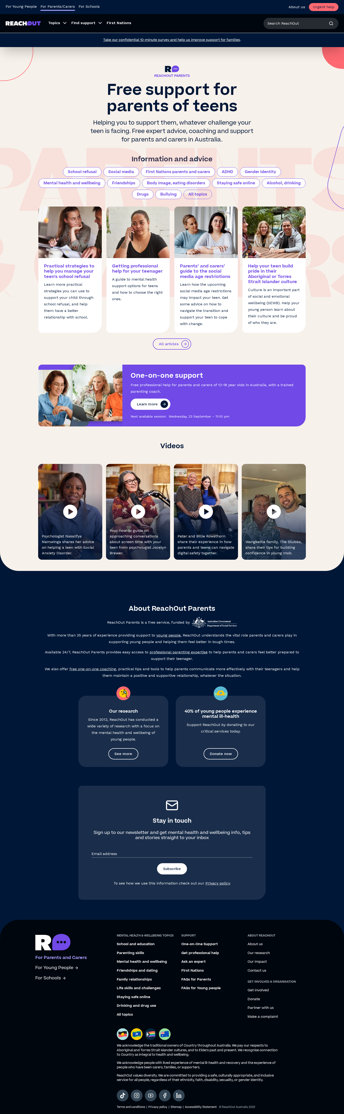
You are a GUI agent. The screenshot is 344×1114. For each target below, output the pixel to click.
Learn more (147, 404)
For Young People (21, 6)
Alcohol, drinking (284, 183)
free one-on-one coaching (93, 669)
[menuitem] (56, 23)
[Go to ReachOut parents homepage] (52, 942)
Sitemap (176, 1107)
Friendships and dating (137, 970)
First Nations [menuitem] (119, 23)
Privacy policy (217, 883)
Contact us (257, 970)
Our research (259, 953)
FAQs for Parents (196, 979)
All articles (169, 344)
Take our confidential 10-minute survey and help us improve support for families (171, 39)
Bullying (168, 194)
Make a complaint (263, 1016)
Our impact (257, 961)
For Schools (89, 6)
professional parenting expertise (179, 652)
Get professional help (200, 953)
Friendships (123, 183)
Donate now (221, 753)
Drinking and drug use (136, 1005)
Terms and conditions (131, 1107)
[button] (70, 512)
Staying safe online (236, 183)
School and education (136, 944)
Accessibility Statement (201, 1107)
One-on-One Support (199, 944)
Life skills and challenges (139, 988)
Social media (121, 172)
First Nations (192, 970)
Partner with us (261, 1008)
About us (297, 7)
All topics (197, 194)
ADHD (227, 172)
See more (123, 753)
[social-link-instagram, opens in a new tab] (137, 1095)
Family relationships (134, 979)
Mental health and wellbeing (72, 183)
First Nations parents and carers (178, 172)
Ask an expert (193, 961)
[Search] (331, 23)
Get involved (258, 990)
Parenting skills (130, 953)
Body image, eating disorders (176, 183)
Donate (254, 999)
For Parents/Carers (57, 6)
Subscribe (172, 868)
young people (168, 635)
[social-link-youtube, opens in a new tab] (151, 1095)
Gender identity (260, 172)
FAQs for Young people (201, 988)
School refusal (82, 172)
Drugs (143, 194)
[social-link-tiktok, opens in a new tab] (122, 1095)
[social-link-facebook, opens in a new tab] (165, 1095)
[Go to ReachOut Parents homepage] (23, 23)
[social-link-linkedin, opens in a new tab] (179, 1095)
